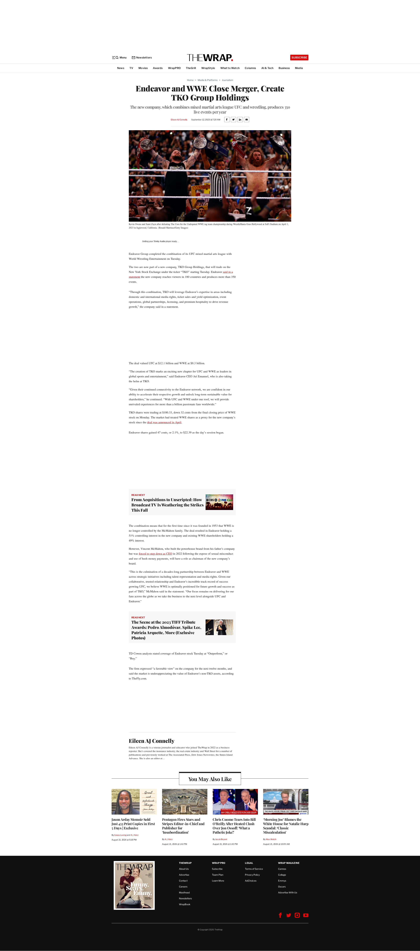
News (120, 68)
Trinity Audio (159, 241)
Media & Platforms (208, 80)
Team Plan (217, 874)
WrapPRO (174, 68)
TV (131, 68)
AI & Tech (267, 68)
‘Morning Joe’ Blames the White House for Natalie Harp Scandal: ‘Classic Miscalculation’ (285, 825)
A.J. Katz (134, 835)
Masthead (184, 892)
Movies (143, 68)
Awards (158, 68)
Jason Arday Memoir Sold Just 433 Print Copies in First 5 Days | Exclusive (133, 823)
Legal (249, 863)
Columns (250, 68)
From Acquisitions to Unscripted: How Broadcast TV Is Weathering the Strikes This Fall (167, 505)
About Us (184, 868)
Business (284, 68)
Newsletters (144, 57)
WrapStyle (208, 68)
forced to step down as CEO (155, 553)
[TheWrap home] (210, 57)
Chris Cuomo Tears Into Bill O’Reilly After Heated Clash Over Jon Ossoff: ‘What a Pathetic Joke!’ (234, 825)
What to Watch (230, 68)
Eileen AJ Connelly (179, 119)
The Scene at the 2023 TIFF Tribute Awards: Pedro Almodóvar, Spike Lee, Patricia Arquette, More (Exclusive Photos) (166, 629)
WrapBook (184, 904)
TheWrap (185, 863)
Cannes (282, 868)
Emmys (282, 880)
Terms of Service (254, 868)
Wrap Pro (218, 863)
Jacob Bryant (221, 839)
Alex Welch (271, 839)
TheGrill (191, 68)
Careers (183, 886)
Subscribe (299, 57)
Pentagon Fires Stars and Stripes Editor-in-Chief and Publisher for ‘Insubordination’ (183, 825)
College (282, 874)
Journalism (227, 80)
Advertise (184, 874)
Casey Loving (120, 835)
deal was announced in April (164, 422)
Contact (183, 880)
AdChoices (250, 880)
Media (299, 68)
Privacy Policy (252, 874)
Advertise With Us (287, 892)
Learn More (218, 880)
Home (190, 80)
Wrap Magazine (289, 863)
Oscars (282, 886)
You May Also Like (210, 778)
